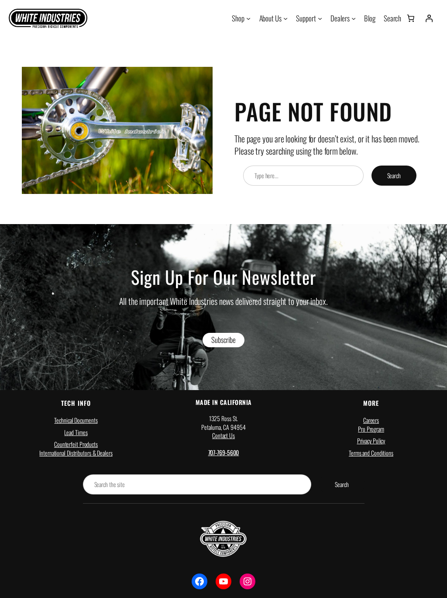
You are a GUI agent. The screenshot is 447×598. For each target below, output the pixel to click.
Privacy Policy (371, 440)
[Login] (429, 18)
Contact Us (223, 435)
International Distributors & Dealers (75, 452)
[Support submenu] (320, 18)
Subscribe (223, 339)
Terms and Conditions (371, 452)
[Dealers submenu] (353, 18)
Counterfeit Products (76, 444)
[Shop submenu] (248, 18)
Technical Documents (75, 420)
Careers (371, 420)
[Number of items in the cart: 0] (410, 18)
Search (394, 175)
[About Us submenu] (285, 18)
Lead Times (75, 432)
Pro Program (371, 428)
